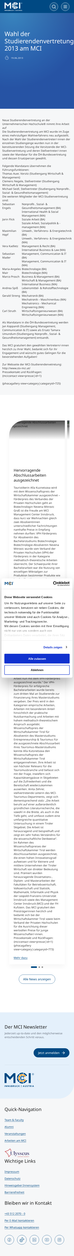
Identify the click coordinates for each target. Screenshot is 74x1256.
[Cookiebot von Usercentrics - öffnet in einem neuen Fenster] (53, 583)
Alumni (9, 1127)
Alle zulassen (37, 658)
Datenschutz (12, 1178)
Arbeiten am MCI (15, 1140)
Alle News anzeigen (37, 979)
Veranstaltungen (15, 1133)
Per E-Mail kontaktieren (19, 1220)
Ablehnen (37, 669)
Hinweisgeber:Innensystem (22, 1185)
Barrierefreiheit (14, 1192)
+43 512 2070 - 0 (15, 1213)
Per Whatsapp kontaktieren (22, 1227)
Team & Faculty (14, 1120)
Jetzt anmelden (49, 1053)
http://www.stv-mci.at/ (16, 368)
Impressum (12, 1171)
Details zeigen (52, 647)
